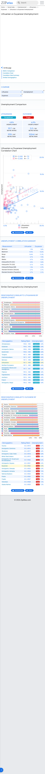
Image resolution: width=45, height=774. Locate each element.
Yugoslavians (6, 374)
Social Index (11, 7)
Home (3, 7)
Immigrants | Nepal (7, 382)
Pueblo (4, 479)
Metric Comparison (9, 71)
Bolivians (4, 360)
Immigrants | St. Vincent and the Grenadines (10, 459)
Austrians (4, 377)
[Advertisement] (22, 41)
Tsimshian (5, 482)
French (4, 380)
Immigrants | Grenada (8, 468)
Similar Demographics (10, 77)
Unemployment (22, 7)
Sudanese (5, 346)
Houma (4, 446)
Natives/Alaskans (7, 474)
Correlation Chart (8, 73)
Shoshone (5, 451)
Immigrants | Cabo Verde (9, 454)
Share (30, 232)
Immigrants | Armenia (8, 471)
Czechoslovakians (7, 357)
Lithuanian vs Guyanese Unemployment (21, 9)
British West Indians (7, 456)
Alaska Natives (6, 484)
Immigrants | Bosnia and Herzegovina (9, 368)
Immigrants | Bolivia (8, 349)
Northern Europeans (8, 365)
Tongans (4, 354)
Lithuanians (32, 7)
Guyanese (4, 9)
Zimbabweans (6, 344)
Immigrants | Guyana (8, 463)
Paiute (4, 476)
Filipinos (4, 372)
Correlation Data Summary (11, 75)
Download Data (19, 232)
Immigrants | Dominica (8, 448)
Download (39, 153)
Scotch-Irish (5, 352)
